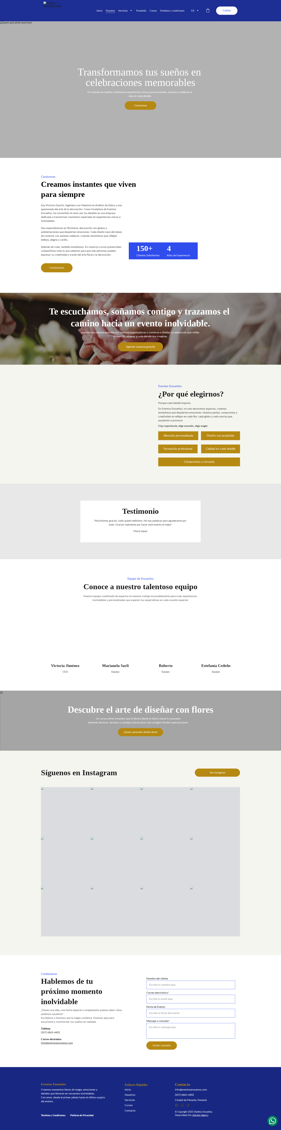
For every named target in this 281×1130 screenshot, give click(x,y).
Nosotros (110, 10)
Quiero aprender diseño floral (140, 732)
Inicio (99, 10)
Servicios (123, 10)
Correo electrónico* (157, 992)
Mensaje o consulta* (158, 1021)
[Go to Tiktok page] (188, 1105)
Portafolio (141, 10)
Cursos (153, 10)
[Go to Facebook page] (176, 1105)
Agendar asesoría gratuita (140, 347)
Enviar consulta (161, 1045)
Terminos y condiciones (172, 10)
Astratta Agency (200, 1115)
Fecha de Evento (155, 1007)
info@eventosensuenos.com (57, 1043)
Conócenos (140, 105)
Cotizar (227, 10)
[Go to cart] (208, 10)
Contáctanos (56, 267)
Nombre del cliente (157, 978)
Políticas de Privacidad (82, 1115)
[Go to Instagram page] (182, 1105)
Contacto (130, 1110)
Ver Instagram (217, 772)
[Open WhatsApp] (272, 1121)
